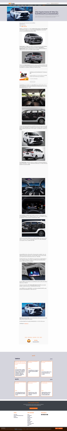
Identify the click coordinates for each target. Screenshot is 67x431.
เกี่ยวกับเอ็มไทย (16, 417)
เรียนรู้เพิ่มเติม (60, 428)
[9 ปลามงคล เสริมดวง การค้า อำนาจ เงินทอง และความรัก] (46, 365)
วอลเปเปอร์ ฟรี (29, 424)
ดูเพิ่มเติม (51, 358)
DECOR (29, 368)
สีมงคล (28, 425)
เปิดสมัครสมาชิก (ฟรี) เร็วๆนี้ (33, 408)
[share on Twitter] (24, 26)
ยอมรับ (56, 428)
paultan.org (26, 323)
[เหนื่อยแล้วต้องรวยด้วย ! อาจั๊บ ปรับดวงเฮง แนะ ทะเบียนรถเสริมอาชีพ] (46, 386)
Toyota (26, 337)
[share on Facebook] (22, 26)
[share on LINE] (26, 26)
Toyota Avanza (30, 337)
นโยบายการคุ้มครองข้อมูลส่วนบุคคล (18, 415)
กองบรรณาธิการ (36, 342)
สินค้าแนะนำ (48, 3)
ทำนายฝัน (14, 5)
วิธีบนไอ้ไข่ (28, 420)
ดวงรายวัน (28, 418)
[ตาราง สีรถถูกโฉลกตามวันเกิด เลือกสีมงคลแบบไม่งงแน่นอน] (20, 386)
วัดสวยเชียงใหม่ (29, 415)
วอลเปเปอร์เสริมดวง (30, 5)
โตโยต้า (41, 337)
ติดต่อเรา (15, 416)
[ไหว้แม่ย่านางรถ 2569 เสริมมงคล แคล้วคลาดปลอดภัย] (33, 386)
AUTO (36, 9)
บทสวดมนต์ (39, 5)
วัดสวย (35, 5)
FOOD (16, 368)
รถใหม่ (38, 337)
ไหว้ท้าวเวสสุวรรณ (29, 421)
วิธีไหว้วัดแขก (29, 422)
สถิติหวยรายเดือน (29, 417)
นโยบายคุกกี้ (15, 414)
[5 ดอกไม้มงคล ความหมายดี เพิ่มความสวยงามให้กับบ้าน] (33, 364)
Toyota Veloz (34, 337)
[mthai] (11, 3)
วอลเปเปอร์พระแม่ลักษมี (30, 423)
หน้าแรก (11, 5)
